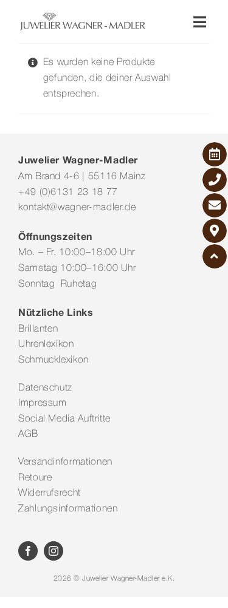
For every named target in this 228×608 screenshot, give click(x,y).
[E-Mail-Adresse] (214, 205)
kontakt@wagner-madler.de (77, 207)
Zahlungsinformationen (67, 509)
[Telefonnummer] (214, 180)
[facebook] (28, 551)
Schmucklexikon (53, 360)
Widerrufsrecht (49, 493)
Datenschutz (45, 388)
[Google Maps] (214, 231)
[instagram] (53, 551)
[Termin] (214, 154)
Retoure (35, 478)
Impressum (42, 403)
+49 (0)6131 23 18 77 (68, 192)
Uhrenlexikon (46, 344)
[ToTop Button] (214, 256)
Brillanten (38, 329)
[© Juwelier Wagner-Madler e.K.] (82, 17)
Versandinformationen (65, 462)
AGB (28, 434)
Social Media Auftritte (64, 419)
